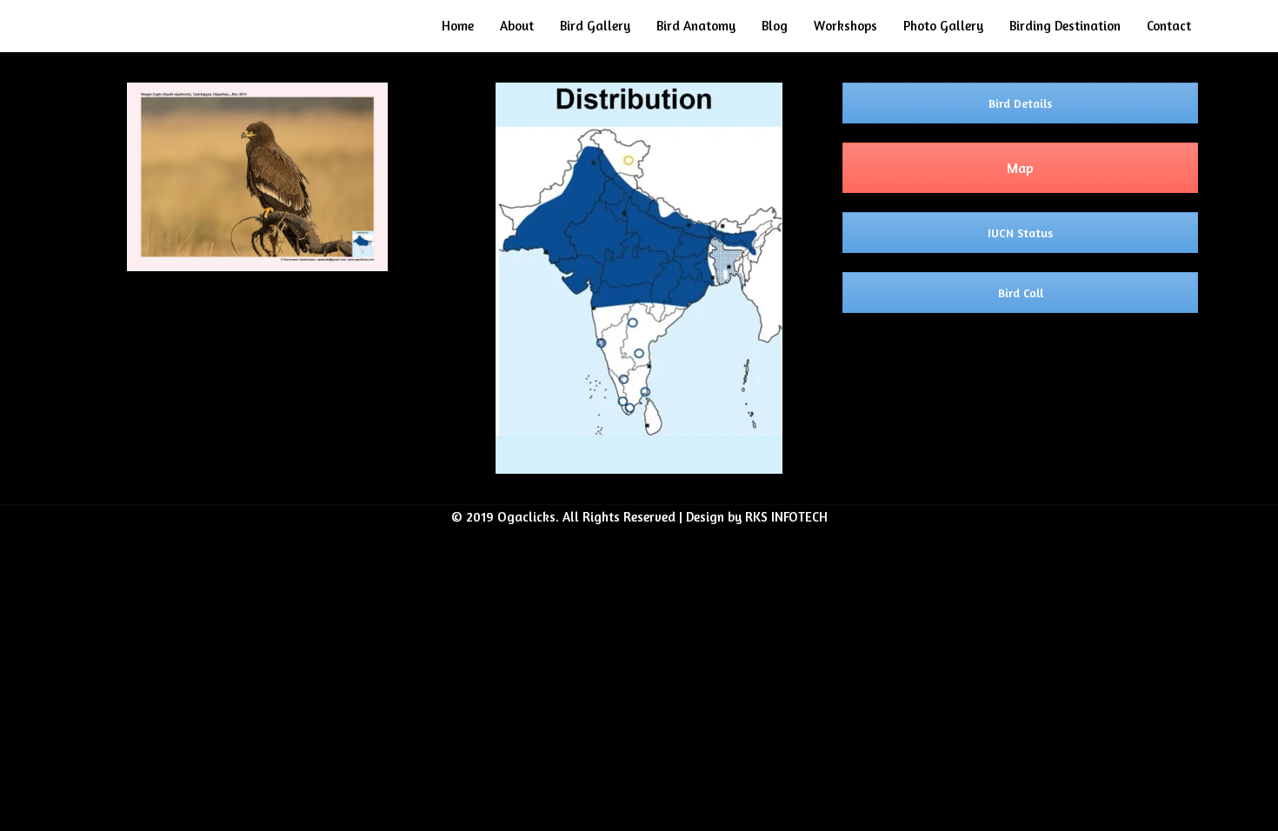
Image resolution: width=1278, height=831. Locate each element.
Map (1020, 167)
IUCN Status (1020, 232)
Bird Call (1020, 292)
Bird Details (1020, 103)
